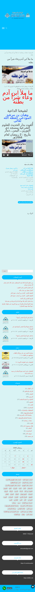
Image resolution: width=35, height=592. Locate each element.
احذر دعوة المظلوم (16, 482)
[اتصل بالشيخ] (4, 588)
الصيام (12, 494)
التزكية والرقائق (29, 391)
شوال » (12, 467)
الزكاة (11, 491)
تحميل (25, 155)
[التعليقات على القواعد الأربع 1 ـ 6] (5, 365)
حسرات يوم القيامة (27, 503)
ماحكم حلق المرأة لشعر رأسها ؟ (24, 335)
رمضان (14, 503)
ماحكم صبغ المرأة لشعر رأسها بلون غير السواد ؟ (22, 328)
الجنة (20, 488)
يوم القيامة (17, 514)
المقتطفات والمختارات (27, 410)
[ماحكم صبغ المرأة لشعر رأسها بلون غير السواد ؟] (5, 330)
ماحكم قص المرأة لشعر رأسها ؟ (24, 317)
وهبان (23, 514)
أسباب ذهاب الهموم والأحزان (13, 479)
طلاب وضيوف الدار (28, 426)
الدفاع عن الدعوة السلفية (26, 399)
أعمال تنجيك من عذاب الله (26, 290)
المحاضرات (30, 407)
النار (25, 500)
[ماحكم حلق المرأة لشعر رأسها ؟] (5, 339)
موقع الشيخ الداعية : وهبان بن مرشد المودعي (17, 589)
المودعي (30, 500)
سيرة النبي (29, 508)
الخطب (31, 394)
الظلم (7, 494)
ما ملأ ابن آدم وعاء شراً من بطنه (25, 202)
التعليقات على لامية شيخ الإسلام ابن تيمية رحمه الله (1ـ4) (26, 187)
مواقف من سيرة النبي (26, 511)
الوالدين (16, 500)
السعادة (30, 494)
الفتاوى (31, 402)
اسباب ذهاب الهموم (27, 485)
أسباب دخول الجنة (27, 479)
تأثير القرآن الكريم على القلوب (25, 287)
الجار (24, 488)
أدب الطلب (30, 388)
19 (23, 462)
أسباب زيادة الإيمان (27, 482)
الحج (10, 488)
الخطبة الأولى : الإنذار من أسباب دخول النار (21, 295)
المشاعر (11, 497)
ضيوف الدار (29, 433)
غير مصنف (30, 436)
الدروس (31, 396)
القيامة (16, 497)
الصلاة (17, 494)
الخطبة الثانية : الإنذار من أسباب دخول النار (21, 293)
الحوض (5, 488)
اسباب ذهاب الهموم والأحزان (12, 485)
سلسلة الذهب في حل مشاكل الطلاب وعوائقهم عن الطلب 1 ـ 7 (23, 354)
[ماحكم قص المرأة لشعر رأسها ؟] (5, 321)
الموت (5, 497)
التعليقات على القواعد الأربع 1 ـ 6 (24, 362)
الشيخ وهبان (23, 494)
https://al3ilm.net (28, 578)
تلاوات (31, 423)
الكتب (31, 405)
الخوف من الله (28, 491)
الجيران (15, 488)
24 (31, 464)
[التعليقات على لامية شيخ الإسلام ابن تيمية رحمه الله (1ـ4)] (5, 374)
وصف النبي (29, 514)
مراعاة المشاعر (12, 508)
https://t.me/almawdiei (27, 563)
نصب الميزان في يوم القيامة (11, 511)
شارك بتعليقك (20, 88)
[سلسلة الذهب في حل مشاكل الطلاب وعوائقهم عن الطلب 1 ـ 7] (5, 356)
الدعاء (21, 491)
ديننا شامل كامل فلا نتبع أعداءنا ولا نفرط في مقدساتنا (19, 301)
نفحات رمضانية (29, 88)
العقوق (30, 497)
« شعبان (24, 467)
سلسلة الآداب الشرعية (26, 415)
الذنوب (16, 491)
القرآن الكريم (23, 497)
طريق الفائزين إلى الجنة (26, 298)
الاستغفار (30, 488)
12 (23, 459)
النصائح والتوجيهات (28, 413)
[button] (33, 580)
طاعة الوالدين (21, 508)
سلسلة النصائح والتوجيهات (25, 418)
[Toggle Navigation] (3, 28)
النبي (21, 500)
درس (19, 503)
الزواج (6, 491)
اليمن (10, 500)
